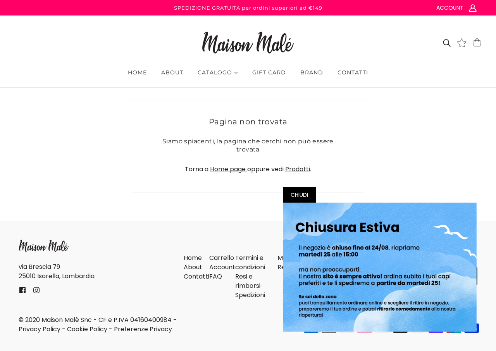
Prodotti (297, 169)
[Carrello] (478, 42)
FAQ (215, 276)
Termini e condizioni (250, 262)
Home (193, 257)
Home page (228, 169)
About (193, 267)
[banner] (248, 42)
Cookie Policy (87, 329)
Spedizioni (250, 295)
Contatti (196, 276)
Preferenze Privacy (143, 329)
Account (222, 267)
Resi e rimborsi (247, 281)
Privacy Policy (39, 329)
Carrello (221, 257)
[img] (447, 42)
